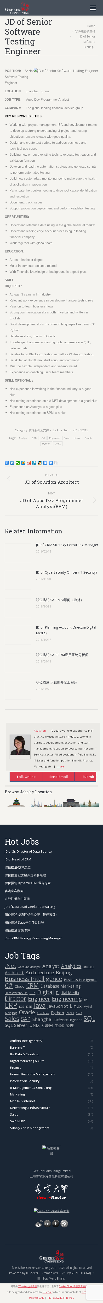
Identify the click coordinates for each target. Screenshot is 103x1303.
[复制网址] (56, 463)
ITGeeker (32, 1273)
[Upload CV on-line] (86, 777)
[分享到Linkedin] (12, 463)
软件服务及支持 (39, 430)
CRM (32, 985)
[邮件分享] (45, 463)
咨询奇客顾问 (14, 891)
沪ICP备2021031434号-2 (78, 1273)
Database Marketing (60, 986)
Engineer (54, 438)
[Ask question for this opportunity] (21, 777)
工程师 (59, 1026)
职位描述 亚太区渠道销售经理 (25, 875)
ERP (11, 1005)
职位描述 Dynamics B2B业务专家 (28, 883)
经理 (70, 1025)
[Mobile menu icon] (93, 8)
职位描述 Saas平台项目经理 (24, 922)
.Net (10, 965)
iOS (21, 1007)
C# (43, 438)
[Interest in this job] (53, 777)
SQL (89, 1018)
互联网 (47, 1025)
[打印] (51, 463)
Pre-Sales (43, 1013)
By (60, 430)
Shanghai (42, 1019)
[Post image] (18, 552)
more (60, 766)
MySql (88, 1007)
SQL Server (16, 1025)
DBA (32, 993)
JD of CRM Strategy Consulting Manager (67, 544)
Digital (45, 992)
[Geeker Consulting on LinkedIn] (47, 1226)
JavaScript (57, 1006)
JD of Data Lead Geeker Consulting (30, 906)
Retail (70, 1013)
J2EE (29, 1006)
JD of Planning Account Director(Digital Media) (66, 630)
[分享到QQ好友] (40, 463)
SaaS (79, 1013)
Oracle (88, 438)
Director (15, 998)
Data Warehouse (16, 993)
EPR (86, 999)
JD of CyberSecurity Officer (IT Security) (66, 572)
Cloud (19, 986)
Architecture (40, 972)
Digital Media (67, 992)
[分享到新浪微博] (29, 463)
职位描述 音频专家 (17, 930)
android (88, 967)
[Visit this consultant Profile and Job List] (20, 754)
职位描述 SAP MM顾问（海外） (60, 599)
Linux (77, 438)
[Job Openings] (64, 1226)
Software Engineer (68, 1020)
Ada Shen (40, 730)
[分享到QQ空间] (23, 463)
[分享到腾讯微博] (34, 463)
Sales (12, 1018)
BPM (34, 438)
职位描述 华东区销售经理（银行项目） (31, 914)
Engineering (67, 998)
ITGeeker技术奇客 (27, 1286)
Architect (14, 972)
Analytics (71, 966)
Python (46, 443)
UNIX (58, 443)
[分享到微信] (18, 463)
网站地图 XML (36, 1297)
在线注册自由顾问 (17, 899)
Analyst (23, 438)
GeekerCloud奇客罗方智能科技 (75, 1286)
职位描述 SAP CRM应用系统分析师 (62, 654)
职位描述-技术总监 (18, 867)
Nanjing (11, 1013)
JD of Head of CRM (18, 859)
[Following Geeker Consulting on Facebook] (56, 1226)
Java (66, 438)
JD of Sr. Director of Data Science (28, 851)
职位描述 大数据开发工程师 (56, 682)
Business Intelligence (33, 978)
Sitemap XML (50, 1273)
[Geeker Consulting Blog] (39, 1226)
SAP (25, 1019)
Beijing (64, 972)
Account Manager (29, 967)
